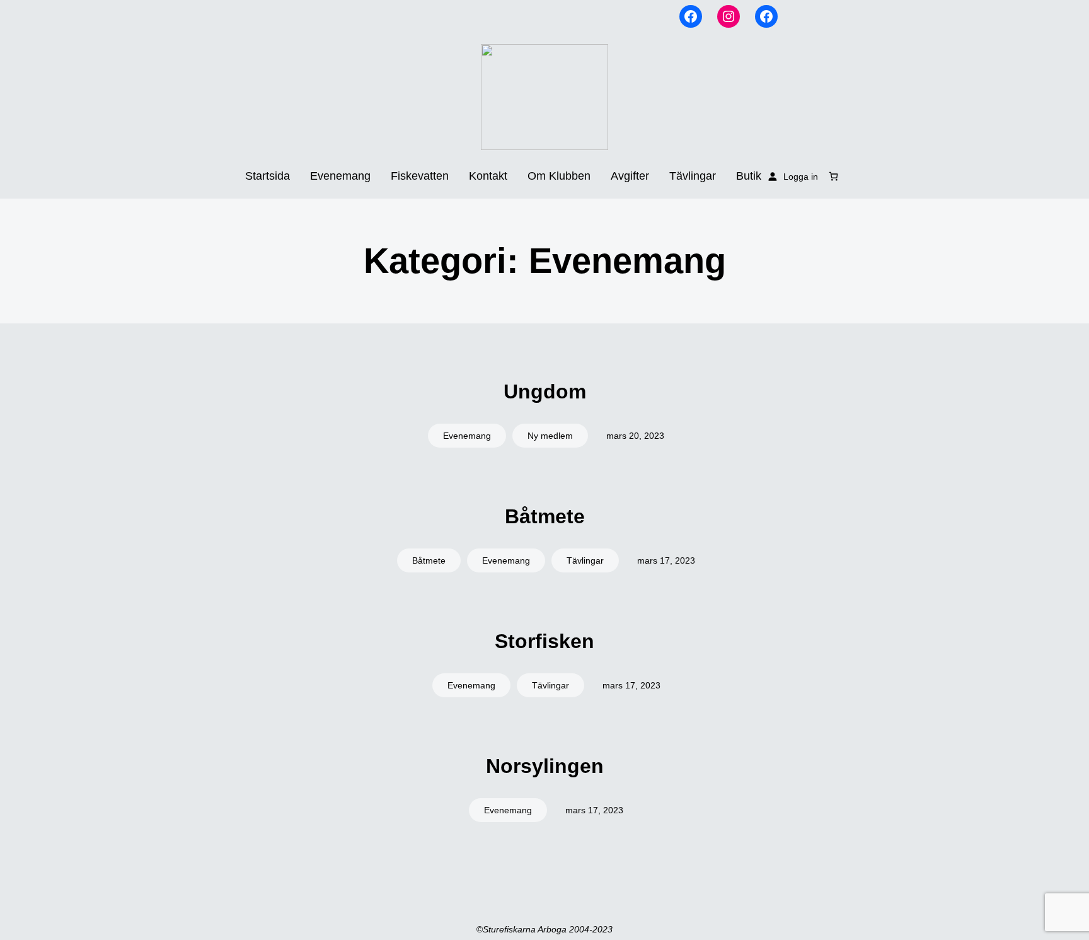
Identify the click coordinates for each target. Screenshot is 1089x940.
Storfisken (544, 641)
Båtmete (545, 516)
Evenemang (467, 436)
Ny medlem (550, 436)
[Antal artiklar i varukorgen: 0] (833, 176)
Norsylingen (545, 766)
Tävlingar (585, 560)
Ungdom (545, 391)
